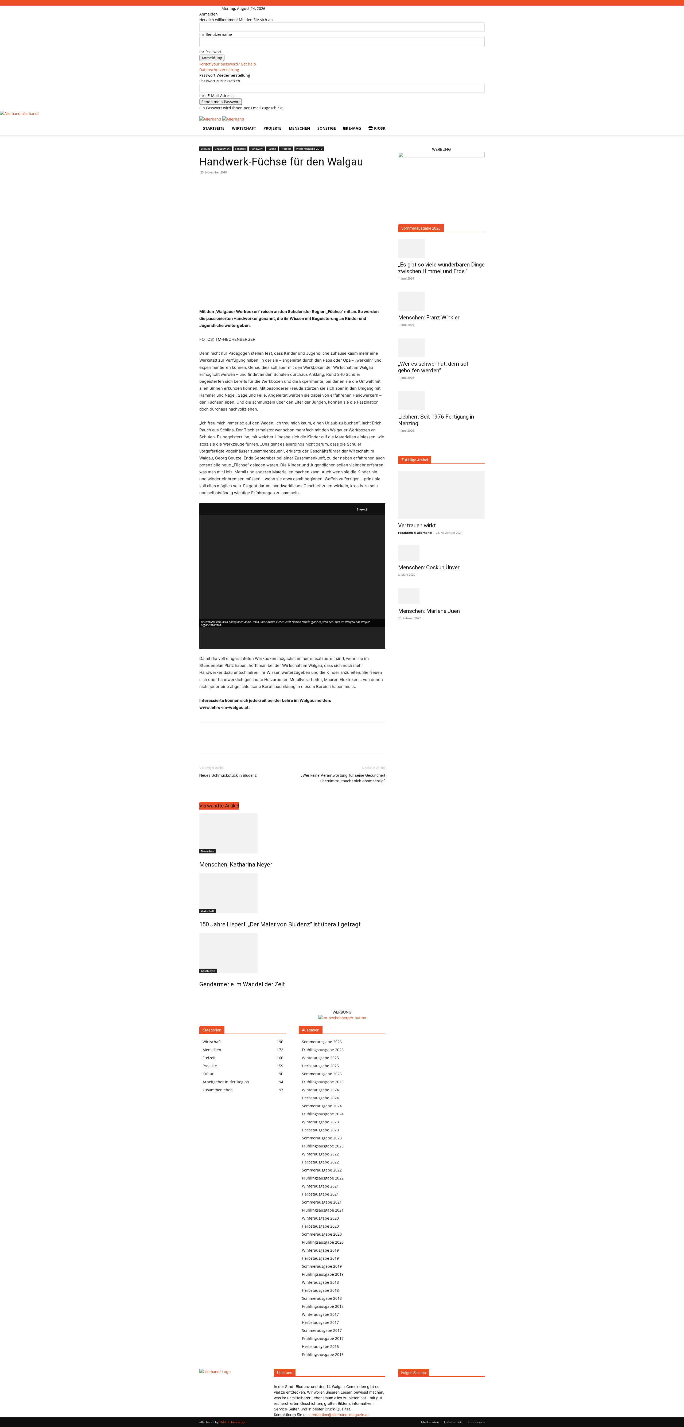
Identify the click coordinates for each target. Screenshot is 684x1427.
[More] (254, 742)
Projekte (272, 128)
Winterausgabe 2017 (320, 1314)
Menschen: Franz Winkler (429, 317)
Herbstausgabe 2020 (320, 1226)
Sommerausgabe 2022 (322, 1170)
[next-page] (203, 995)
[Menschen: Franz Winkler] (441, 301)
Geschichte (208, 971)
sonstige (326, 128)
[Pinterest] (229, 742)
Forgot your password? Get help (227, 64)
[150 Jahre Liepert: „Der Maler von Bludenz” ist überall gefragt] (292, 893)
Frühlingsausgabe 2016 (323, 1354)
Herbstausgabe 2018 (320, 1290)
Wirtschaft (244, 128)
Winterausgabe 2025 (320, 1057)
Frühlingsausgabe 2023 (323, 1145)
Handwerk (256, 148)
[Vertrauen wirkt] (441, 495)
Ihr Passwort (210, 51)
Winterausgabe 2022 (320, 1154)
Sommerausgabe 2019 (322, 1266)
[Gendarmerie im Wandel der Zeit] (292, 953)
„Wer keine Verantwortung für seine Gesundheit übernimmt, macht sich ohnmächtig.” (343, 778)
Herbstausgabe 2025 (320, 1065)
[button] (478, 123)
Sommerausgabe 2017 (322, 1330)
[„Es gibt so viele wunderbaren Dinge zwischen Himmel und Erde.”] (441, 248)
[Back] (273, 8)
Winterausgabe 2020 (320, 1218)
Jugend (272, 148)
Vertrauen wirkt (417, 525)
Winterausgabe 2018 (320, 1282)
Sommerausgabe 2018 (322, 1298)
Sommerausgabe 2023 (322, 1137)
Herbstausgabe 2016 (320, 1346)
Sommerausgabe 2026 (421, 228)
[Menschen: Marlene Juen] (441, 596)
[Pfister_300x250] (441, 156)
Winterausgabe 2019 (309, 148)
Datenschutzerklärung (219, 69)
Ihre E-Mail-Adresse (217, 95)
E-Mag (354, 128)
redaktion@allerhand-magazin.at (340, 1414)
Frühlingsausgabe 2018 (323, 1306)
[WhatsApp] (241, 742)
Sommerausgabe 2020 (322, 1234)
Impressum (476, 1422)
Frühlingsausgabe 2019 (323, 1274)
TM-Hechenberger (233, 1422)
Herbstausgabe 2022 (320, 1162)
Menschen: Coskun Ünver (429, 567)
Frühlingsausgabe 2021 (323, 1210)
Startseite (213, 128)
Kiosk (379, 128)
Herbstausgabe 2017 (320, 1322)
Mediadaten (430, 1422)
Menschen (299, 128)
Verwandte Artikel (219, 806)
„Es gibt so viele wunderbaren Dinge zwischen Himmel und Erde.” (441, 267)
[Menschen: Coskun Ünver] (441, 553)
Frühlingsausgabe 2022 (323, 1178)
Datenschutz (453, 1422)
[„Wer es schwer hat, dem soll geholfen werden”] (441, 347)
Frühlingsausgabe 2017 (323, 1338)
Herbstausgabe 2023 (320, 1129)
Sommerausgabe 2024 (322, 1105)
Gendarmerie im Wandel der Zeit (242, 984)
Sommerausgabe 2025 (322, 1073)
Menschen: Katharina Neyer (235, 864)
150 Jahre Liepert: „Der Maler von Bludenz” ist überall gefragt (280, 924)
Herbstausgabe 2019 (320, 1258)
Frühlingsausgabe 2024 (323, 1113)
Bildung (205, 148)
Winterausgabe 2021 (320, 1186)
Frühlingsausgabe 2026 (323, 1049)
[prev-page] (200, 995)
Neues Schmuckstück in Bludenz (228, 775)
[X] (217, 742)
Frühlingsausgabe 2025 (323, 1081)
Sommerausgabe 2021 (322, 1202)
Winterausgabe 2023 (320, 1121)
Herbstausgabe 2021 (320, 1194)
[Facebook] (207, 8)
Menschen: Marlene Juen (429, 611)
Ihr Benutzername (215, 34)
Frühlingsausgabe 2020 (323, 1242)
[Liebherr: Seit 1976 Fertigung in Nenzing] (441, 400)
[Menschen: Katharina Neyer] (292, 833)
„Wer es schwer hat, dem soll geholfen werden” (434, 367)
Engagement (223, 148)
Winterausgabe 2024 (320, 1089)
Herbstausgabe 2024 (320, 1097)
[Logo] (210, 119)
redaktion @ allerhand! (415, 533)
